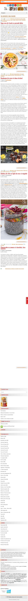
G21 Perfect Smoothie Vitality (20, 18)
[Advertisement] (14, 378)
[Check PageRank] (4, 588)
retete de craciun (24, 580)
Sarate (2, 502)
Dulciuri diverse (3, 465)
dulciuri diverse (16, 576)
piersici (22, 578)
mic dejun (6, 578)
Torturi (2, 514)
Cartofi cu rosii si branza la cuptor (7, 418)
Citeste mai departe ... (21, 71)
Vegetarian (3, 520)
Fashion (2, 534)
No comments (4, 21)
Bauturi (12, 170)
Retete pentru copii (17, 75)
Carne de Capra (4, 442)
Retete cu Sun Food (4, 487)
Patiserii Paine (3, 479)
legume (14, 577)
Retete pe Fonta (4, 494)
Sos (1, 506)
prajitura (3, 580)
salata (12, 581)
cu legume (19, 574)
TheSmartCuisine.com (8, 184)
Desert (2, 461)
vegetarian (11, 582)
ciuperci (15, 574)
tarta (26, 581)
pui (14, 580)
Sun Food (21, 47)
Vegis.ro (17, 96)
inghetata (11, 577)
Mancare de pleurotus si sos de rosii (7, 412)
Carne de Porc (3, 450)
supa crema (23, 581)
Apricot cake (3, 416)
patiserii (19, 578)
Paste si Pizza (3, 475)
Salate (2, 500)
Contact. (25, 566)
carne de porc (24, 573)
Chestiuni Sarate (4, 455)
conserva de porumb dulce (6, 48)
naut (9, 578)
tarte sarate (2, 582)
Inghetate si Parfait (4, 467)
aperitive (8, 573)
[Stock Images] (4, 406)
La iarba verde (3, 469)
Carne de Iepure (4, 444)
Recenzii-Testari (4, 544)
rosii (10, 581)
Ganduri (2, 536)
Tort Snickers (3, 410)
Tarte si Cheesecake (19, 244)
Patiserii (2, 477)
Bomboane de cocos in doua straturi (12, 78)
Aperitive (2, 436)
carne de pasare (17, 573)
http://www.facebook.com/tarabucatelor (8, 568)
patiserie (15, 578)
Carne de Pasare (4, 448)
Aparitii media (3, 527)
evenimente (22, 576)
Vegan (2, 518)
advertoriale (3, 573)
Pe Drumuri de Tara (4, 540)
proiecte (6, 580)
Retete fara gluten (11, 75)
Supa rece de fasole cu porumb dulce (12, 23)
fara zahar (5, 577)
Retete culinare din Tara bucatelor (15, 596)
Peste (2, 481)
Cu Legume (3, 457)
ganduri (8, 577)
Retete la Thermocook (5, 492)
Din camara (3, 463)
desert (3, 576)
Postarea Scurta (4, 542)
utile (5, 582)
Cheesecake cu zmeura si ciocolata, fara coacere (13, 248)
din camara (7, 576)
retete (6, 75)
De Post (13, 18)
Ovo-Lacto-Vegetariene (5, 473)
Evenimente (3, 532)
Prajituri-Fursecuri (4, 483)
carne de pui (3, 574)
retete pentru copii (5, 581)
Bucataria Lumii (4, 440)
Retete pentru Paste (4, 498)
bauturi (11, 573)
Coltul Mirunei (3, 529)
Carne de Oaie (3, 446)
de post (24, 575)
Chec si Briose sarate (5, 453)
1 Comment (14, 171)
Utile (1, 516)
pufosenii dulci (11, 580)
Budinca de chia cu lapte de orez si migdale (14, 173)
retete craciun (3, 485)
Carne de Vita (3, 452)
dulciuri (11, 576)
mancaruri (19, 577)
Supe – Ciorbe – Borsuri (5, 508)
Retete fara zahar (4, 490)
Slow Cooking (3, 504)
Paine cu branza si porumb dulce (7, 414)
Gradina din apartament (5, 538)
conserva (14, 48)
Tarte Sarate (3, 510)
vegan (8, 582)
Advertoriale (3, 525)
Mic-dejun (2, 471)
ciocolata (11, 574)
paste (12, 578)
